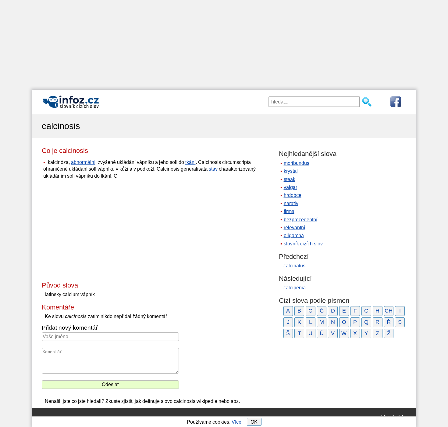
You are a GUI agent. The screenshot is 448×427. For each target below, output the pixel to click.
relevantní (294, 227)
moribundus (296, 163)
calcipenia (294, 287)
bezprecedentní (300, 219)
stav (213, 169)
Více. (237, 422)
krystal (291, 171)
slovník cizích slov (303, 243)
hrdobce (292, 195)
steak (289, 179)
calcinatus (294, 265)
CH (389, 311)
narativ (291, 203)
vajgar (290, 187)
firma (289, 211)
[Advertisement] (224, 42)
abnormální (83, 162)
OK (254, 422)
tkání (190, 162)
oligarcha (294, 235)
